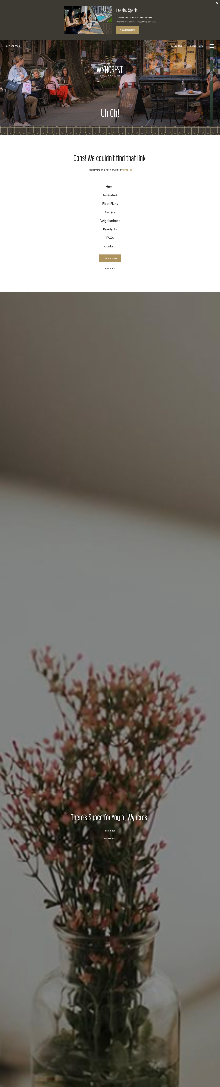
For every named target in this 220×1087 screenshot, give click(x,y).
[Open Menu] (212, 46)
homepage (127, 169)
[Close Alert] (217, 3)
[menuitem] (110, 187)
